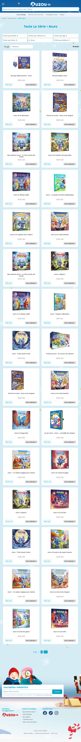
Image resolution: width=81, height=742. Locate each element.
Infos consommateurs (30, 722)
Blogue (62, 15)
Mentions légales (28, 733)
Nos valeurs (26, 717)
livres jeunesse (12, 18)
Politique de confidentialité (44, 695)
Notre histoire (27, 714)
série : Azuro (21, 18)
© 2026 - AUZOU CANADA (40, 730)
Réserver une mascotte (35, 15)
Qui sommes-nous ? (29, 712)
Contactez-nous (28, 719)
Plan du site (54, 733)
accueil (4, 18)
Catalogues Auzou (51, 15)
